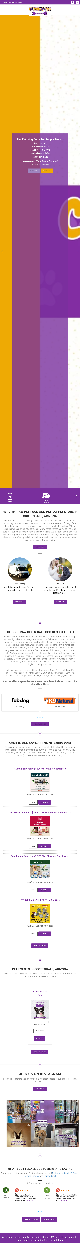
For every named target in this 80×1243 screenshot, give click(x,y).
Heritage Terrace (31, 1176)
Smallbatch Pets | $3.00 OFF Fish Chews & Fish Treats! (40, 856)
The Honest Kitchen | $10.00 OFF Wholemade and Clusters (40, 812)
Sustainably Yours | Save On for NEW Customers (40, 768)
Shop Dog (33, 170)
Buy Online (10, 501)
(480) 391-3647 (40, 157)
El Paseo (74, 1173)
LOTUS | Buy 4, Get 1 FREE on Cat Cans (40, 900)
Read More (19, 601)
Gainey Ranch (50, 1176)
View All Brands (40, 724)
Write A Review (49, 1219)
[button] (2, 251)
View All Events (40, 1052)
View (33, 802)
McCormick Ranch (61, 1173)
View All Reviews (31, 1219)
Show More (30, 1200)
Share (44, 802)
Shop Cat (46, 170)
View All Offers (40, 945)
